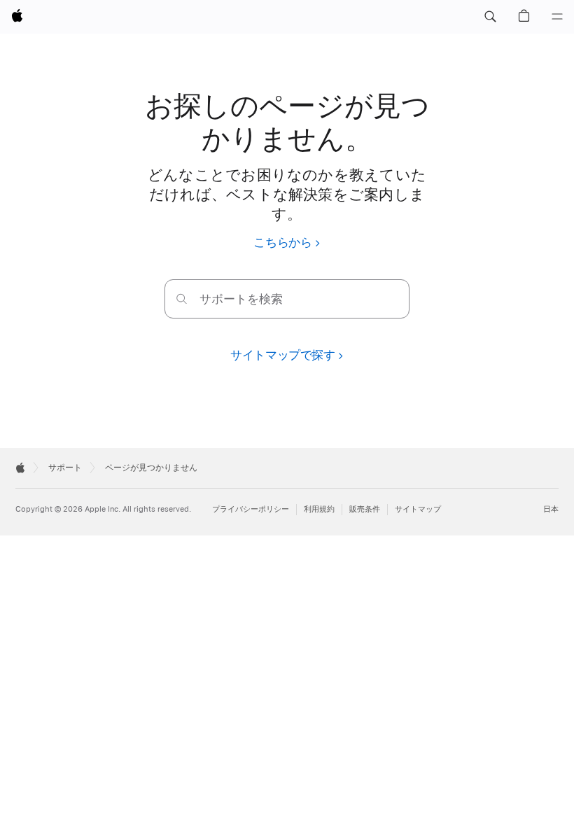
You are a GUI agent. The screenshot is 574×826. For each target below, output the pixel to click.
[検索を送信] (181, 298)
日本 (551, 509)
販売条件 (364, 509)
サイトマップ (418, 509)
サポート (65, 467)
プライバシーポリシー (250, 509)
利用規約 (319, 509)
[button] (490, 17)
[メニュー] (557, 17)
